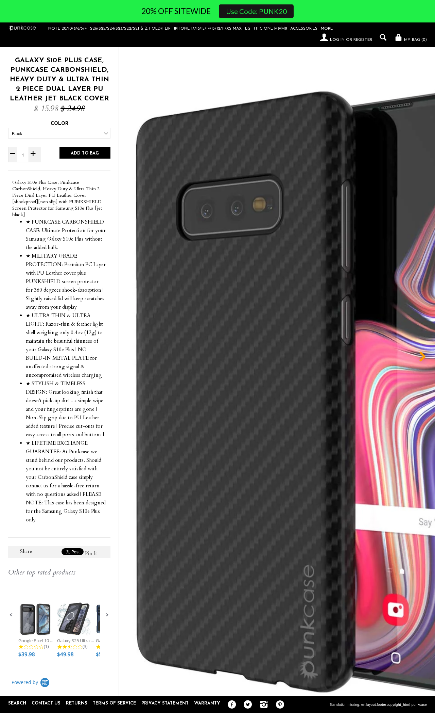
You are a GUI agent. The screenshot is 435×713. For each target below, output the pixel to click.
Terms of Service (114, 703)
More (327, 29)
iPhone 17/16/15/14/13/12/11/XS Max (208, 29)
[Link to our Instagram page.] (262, 704)
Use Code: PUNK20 (256, 11)
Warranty (207, 703)
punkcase (419, 704)
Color (59, 123)
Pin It (91, 553)
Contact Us (46, 703)
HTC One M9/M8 (270, 29)
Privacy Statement (165, 703)
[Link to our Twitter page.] (246, 704)
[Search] (381, 37)
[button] (11, 615)
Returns (76, 703)
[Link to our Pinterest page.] (278, 704)
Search (17, 703)
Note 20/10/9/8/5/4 (67, 29)
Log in (337, 40)
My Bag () (415, 40)
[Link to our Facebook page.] (230, 704)
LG (247, 29)
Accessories (303, 29)
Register (362, 40)
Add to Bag (85, 153)
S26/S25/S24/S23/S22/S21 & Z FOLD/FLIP (130, 29)
